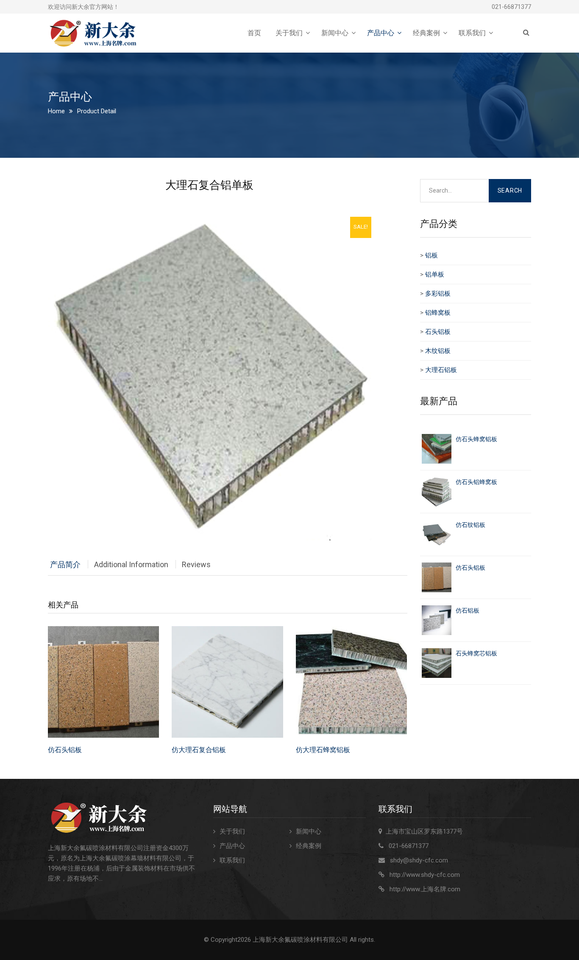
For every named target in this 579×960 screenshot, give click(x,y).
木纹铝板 (438, 351)
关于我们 (289, 33)
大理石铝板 (441, 370)
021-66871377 (511, 6)
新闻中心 (334, 33)
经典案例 (426, 33)
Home (56, 111)
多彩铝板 (438, 293)
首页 (254, 33)
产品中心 (380, 33)
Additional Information (131, 564)
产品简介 (65, 564)
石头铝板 (438, 332)
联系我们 (472, 33)
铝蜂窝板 (438, 312)
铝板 (431, 255)
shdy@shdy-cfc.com (419, 860)
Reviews (196, 564)
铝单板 (434, 274)
